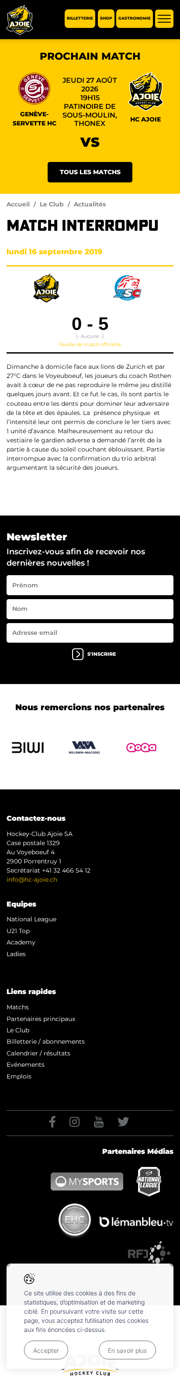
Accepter (46, 1350)
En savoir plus (127, 1350)
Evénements (26, 1065)
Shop (106, 18)
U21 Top (18, 931)
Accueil (18, 204)
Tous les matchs (90, 172)
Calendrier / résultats (38, 1053)
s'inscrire (101, 654)
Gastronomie (134, 18)
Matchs (18, 1007)
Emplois (19, 1076)
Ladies (16, 954)
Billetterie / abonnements (46, 1041)
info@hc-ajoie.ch (32, 879)
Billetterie (80, 18)
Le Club (52, 204)
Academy (21, 942)
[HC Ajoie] (20, 20)
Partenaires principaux (41, 1019)
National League (31, 919)
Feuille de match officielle (90, 344)
